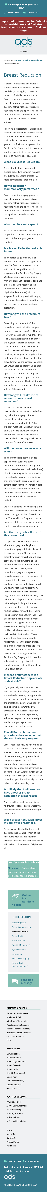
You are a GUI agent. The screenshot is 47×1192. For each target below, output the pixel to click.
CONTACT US (33, 12)
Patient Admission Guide (17, 1013)
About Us (11, 1134)
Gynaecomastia (19, 949)
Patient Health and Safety (18, 1028)
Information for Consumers (19, 1032)
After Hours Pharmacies (17, 1021)
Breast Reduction (20, 931)
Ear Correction (18, 940)
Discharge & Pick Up (15, 1017)
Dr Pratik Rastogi (14, 1109)
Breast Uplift (17, 936)
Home (9, 1130)
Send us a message (27, 981)
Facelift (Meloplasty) (21, 945)
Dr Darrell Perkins (14, 1101)
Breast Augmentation (21, 927)
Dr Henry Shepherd (15, 1113)
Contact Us (11, 1138)
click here (10, 1171)
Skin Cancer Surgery (20, 958)
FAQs (9, 1040)
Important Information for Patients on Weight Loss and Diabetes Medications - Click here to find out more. (24, 25)
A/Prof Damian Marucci (17, 1105)
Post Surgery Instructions (18, 1025)
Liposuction (17, 954)
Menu (25, 51)
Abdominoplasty (14, 1084)
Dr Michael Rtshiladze (16, 1121)
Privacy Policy (13, 1142)
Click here (13, 868)
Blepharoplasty (19, 922)
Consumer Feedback (15, 1036)
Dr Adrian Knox (13, 1117)
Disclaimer (11, 1145)
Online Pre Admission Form (23, 899)
